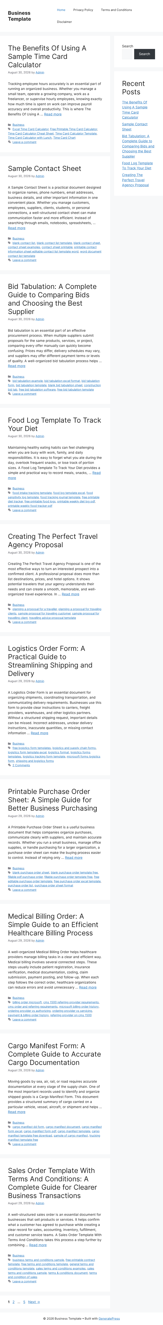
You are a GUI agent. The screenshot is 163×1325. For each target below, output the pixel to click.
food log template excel (69, 492)
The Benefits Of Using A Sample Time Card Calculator (47, 56)
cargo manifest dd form (28, 1126)
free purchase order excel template (77, 881)
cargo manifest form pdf (40, 1131)
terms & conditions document (68, 1272)
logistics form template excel (27, 752)
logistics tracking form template (44, 756)
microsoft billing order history (79, 1006)
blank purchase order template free (74, 872)
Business (18, 124)
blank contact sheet (87, 243)
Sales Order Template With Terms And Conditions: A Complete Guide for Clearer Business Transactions (52, 1183)
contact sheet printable (57, 247)
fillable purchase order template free (68, 876)
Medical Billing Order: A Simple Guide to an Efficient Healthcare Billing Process (53, 924)
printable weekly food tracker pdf (30, 505)
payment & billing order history (28, 1015)
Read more (53, 114)
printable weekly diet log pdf (76, 501)
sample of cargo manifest (71, 1135)
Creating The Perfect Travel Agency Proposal (53, 540)
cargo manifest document (63, 1126)
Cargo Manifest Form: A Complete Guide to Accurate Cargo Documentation (54, 1054)
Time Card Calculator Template (76, 133)
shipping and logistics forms (35, 760)
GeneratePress (109, 1318)
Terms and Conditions (116, 10)
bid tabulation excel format (62, 380)
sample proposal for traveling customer (44, 613)
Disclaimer (64, 22)
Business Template (19, 16)
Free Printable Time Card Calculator (73, 129)
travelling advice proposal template (52, 617)
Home (61, 10)
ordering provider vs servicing (72, 1010)
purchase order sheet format (54, 885)
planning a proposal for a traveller (35, 609)
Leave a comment (24, 142)
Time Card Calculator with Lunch (30, 137)
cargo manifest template (74, 1131)
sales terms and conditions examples (61, 1268)
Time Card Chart (64, 137)
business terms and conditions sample (38, 1260)
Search (127, 46)
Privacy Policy (83, 10)
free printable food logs (40, 501)
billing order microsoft (27, 1002)
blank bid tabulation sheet (65, 385)
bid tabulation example (28, 380)
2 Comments (21, 765)
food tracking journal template (60, 497)
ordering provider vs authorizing (29, 1010)
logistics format (58, 752)
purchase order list (20, 885)
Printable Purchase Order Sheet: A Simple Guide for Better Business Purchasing (52, 799)
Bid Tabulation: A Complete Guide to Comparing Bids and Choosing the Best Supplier (52, 299)
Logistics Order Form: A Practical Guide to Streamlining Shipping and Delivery (50, 661)
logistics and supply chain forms (74, 748)
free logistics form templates (32, 748)
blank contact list (24, 243)
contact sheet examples (24, 247)
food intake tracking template (32, 492)
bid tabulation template (31, 385)
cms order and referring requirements (33, 1006)
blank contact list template (54, 243)
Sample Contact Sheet (44, 168)
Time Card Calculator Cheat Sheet (31, 133)
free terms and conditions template (44, 1264)
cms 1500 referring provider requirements (71, 1002)
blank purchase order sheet (31, 872)
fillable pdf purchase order (25, 876)
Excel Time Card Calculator (31, 129)
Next (34, 1302)
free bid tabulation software (37, 389)
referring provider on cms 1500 (71, 1015)
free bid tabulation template (75, 389)
